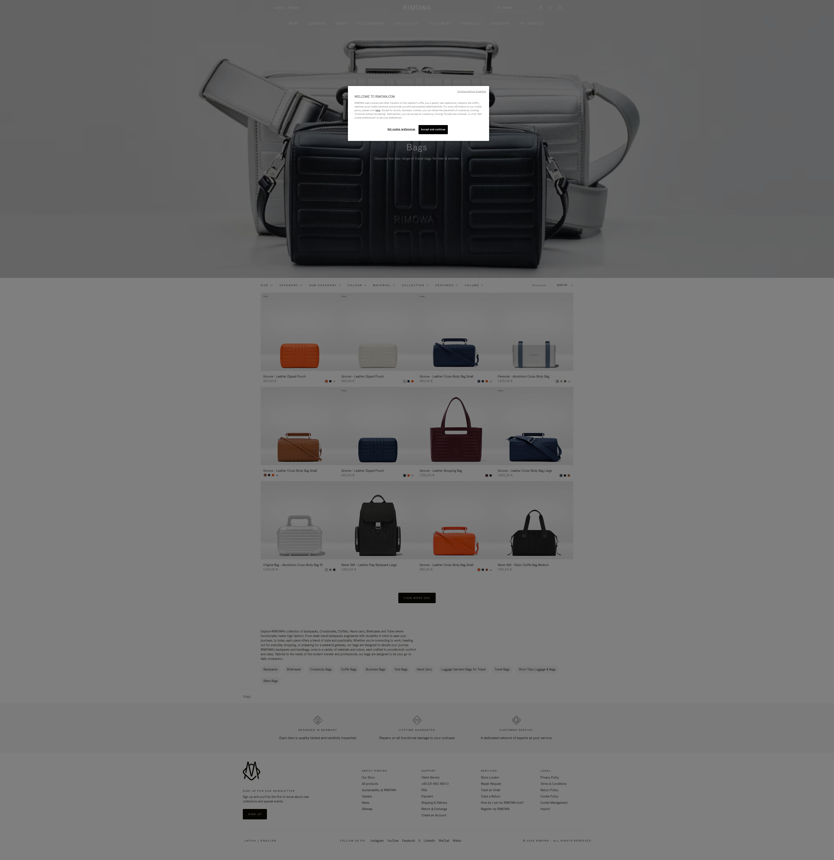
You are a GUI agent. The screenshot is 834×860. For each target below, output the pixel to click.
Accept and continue (433, 129)
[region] (418, 113)
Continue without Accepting (471, 91)
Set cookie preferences (401, 129)
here (378, 110)
